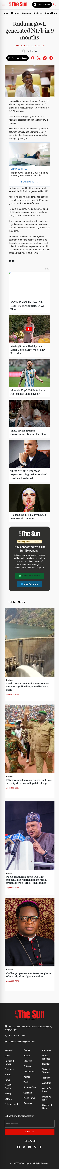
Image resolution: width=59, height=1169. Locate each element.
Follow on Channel (31, 575)
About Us (46, 1083)
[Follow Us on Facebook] (18, 1147)
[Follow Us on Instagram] (40, 1147)
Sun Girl (46, 1064)
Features (27, 1103)
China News (51, 13)
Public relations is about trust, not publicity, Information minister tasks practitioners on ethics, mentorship (26, 880)
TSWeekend (29, 1071)
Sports (8, 1074)
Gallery (8, 1093)
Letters (8, 1099)
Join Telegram (31, 584)
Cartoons (46, 1050)
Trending (46, 1077)
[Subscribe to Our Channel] (29, 1147)
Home (6, 13)
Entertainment (11, 1104)
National (15, 13)
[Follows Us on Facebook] (32, 58)
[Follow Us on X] (24, 1147)
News (7, 1080)
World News (29, 1098)
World (26, 1082)
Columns (26, 13)
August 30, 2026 (12, 694)
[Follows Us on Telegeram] (51, 58)
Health (26, 1055)
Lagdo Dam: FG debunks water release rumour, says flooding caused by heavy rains (27, 686)
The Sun (33, 51)
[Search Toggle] (55, 4)
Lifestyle (27, 1061)
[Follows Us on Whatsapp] (45, 58)
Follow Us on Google (44, 4)
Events (26, 1050)
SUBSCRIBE (29, 1132)
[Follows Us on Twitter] (38, 58)
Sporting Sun (29, 1087)
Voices (26, 1076)
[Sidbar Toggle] (3, 4)
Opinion (27, 1066)
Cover (7, 1055)
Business (37, 13)
